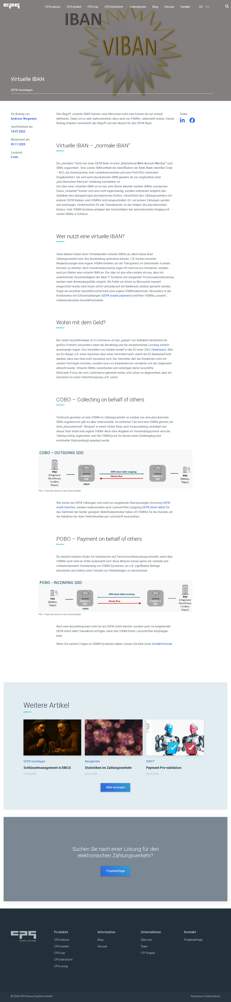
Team (144, 946)
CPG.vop (59, 953)
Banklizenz (159, 349)
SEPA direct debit (153, 507)
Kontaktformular (162, 644)
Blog (100, 939)
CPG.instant (61, 946)
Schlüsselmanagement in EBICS (47, 768)
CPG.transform (63, 959)
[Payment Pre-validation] (175, 737)
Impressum (197, 996)
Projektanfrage (115, 871)
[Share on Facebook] (192, 120)
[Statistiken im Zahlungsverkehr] (114, 737)
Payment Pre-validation (163, 768)
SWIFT (150, 761)
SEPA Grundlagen (34, 761)
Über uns (146, 939)
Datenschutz (213, 996)
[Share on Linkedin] (182, 120)
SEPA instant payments (117, 295)
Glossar (102, 946)
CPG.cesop (61, 966)
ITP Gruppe (148, 953)
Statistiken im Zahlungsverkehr (108, 768)
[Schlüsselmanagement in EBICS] (52, 737)
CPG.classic (61, 939)
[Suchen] (226, 6)
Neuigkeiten (92, 761)
